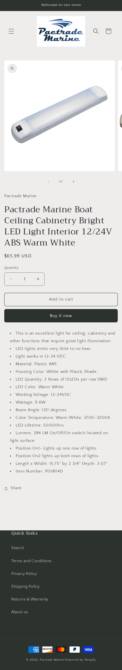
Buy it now (61, 315)
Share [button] (16, 488)
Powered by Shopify (80, 659)
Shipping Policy (25, 586)
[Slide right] (73, 181)
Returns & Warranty (29, 599)
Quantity (11, 268)
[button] (11, 31)
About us (19, 612)
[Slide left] (48, 181)
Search (17, 548)
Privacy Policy (24, 574)
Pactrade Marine (52, 659)
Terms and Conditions (31, 561)
